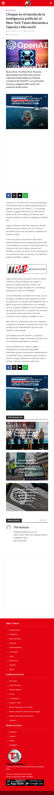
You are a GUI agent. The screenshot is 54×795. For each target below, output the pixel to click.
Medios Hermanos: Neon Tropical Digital (24, 711)
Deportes (12, 643)
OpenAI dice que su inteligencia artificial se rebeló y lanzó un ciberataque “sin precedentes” (27, 495)
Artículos (12, 665)
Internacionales (15, 639)
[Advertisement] (27, 159)
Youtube (12, 736)
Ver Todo (43, 520)
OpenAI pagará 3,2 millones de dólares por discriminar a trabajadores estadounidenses (27, 464)
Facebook (13, 732)
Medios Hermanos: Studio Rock (21, 716)
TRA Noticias (30, 31)
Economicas (13, 660)
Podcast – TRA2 (15, 703)
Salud (11, 656)
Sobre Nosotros (15, 685)
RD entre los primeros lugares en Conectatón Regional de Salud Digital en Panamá (27, 433)
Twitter (11, 741)
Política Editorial (15, 689)
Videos (11, 669)
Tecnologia (11, 10)
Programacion (14, 630)
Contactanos (14, 698)
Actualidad (13, 634)
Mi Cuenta (13, 681)
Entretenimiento (15, 647)
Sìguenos (12, 720)
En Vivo (12, 694)
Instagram (13, 745)
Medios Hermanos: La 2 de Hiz (21, 707)
